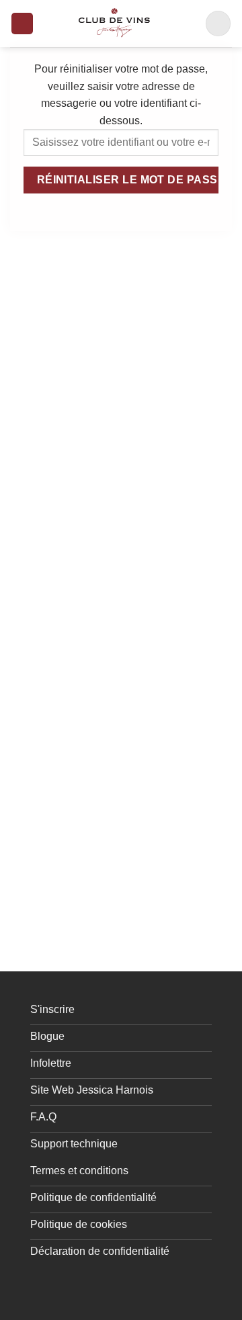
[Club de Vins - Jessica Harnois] (114, 23)
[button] (22, 24)
